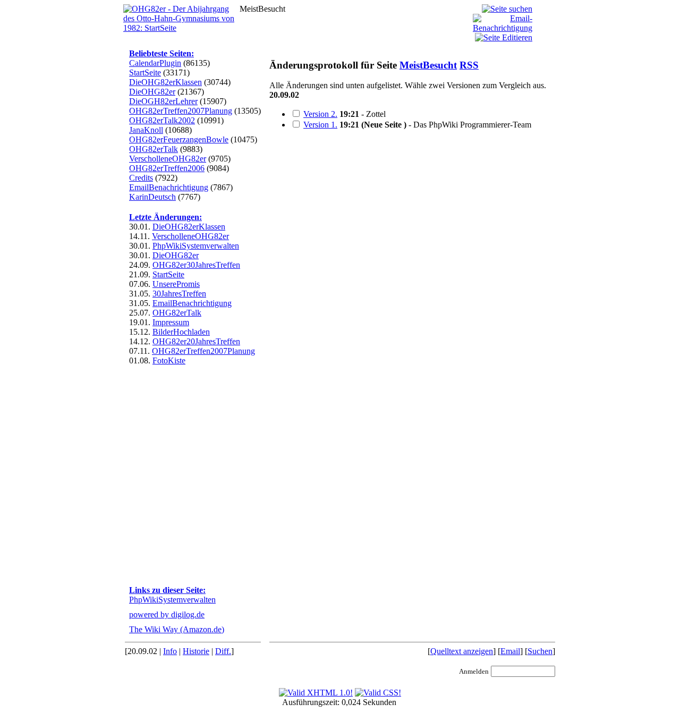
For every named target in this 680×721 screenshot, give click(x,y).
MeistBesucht (428, 65)
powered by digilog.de (167, 614)
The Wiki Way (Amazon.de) (176, 629)
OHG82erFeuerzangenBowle (178, 139)
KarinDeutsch (152, 196)
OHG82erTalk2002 (162, 120)
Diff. (223, 651)
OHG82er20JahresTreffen (196, 341)
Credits (141, 177)
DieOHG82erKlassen (165, 82)
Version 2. (320, 113)
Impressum (170, 322)
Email (510, 651)
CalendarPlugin (155, 62)
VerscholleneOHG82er (167, 158)
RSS (469, 65)
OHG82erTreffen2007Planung (180, 110)
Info (170, 651)
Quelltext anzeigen (461, 651)
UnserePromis (176, 284)
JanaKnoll (146, 129)
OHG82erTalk (153, 149)
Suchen (540, 651)
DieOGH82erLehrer (163, 101)
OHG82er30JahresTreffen (196, 264)
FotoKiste (168, 360)
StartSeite (145, 72)
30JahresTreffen (179, 293)
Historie (196, 651)
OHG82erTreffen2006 (167, 168)
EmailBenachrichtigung (168, 187)
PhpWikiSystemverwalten (195, 245)
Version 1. (320, 124)
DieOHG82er (152, 91)
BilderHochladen (181, 331)
